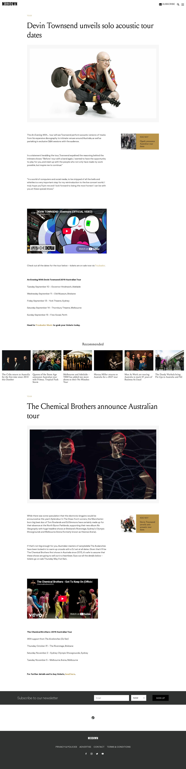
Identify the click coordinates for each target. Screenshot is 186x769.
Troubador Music (44, 325)
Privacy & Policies (66, 747)
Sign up (160, 698)
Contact (99, 747)
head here (70, 674)
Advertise (85, 747)
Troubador (100, 266)
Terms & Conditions (119, 747)
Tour (29, 16)
